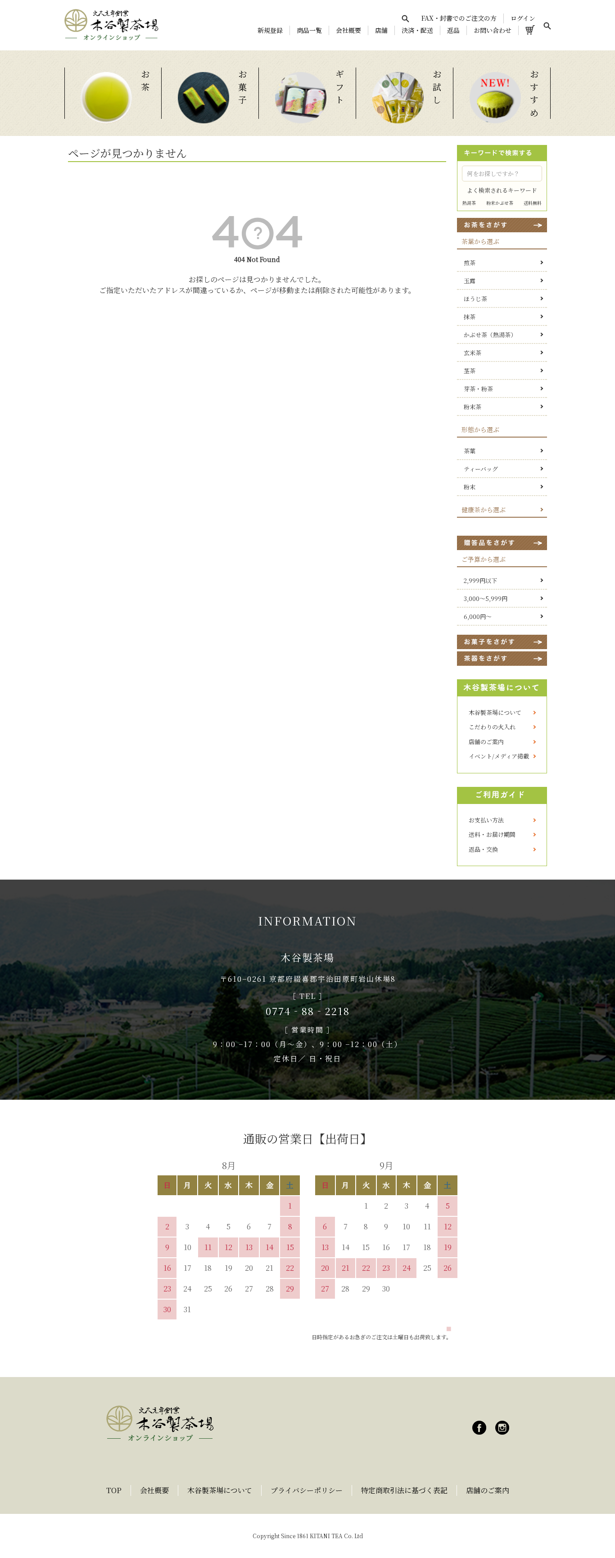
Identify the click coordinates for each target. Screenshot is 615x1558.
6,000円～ (478, 616)
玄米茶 (472, 352)
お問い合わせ (492, 30)
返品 (453, 30)
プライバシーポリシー (307, 1490)
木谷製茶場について (495, 712)
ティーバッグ (481, 469)
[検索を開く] (405, 18)
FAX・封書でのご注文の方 (459, 18)
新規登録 (270, 30)
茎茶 (469, 370)
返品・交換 (483, 849)
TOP (114, 1490)
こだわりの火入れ (492, 727)
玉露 (469, 280)
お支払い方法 (486, 820)
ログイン (523, 18)
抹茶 (469, 316)
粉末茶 (472, 406)
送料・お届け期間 (492, 834)
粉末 (469, 487)
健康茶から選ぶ (483, 509)
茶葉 (469, 451)
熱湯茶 (469, 202)
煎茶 (469, 262)
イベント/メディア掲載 (499, 756)
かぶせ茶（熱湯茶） (490, 334)
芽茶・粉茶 (478, 388)
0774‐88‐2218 (308, 1011)
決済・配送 (417, 30)
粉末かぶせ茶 (499, 202)
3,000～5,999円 (485, 598)
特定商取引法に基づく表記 (404, 1490)
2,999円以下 (480, 580)
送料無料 (533, 202)
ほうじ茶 (475, 298)
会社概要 (348, 30)
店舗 (381, 30)
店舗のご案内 (486, 741)
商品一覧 (309, 30)
